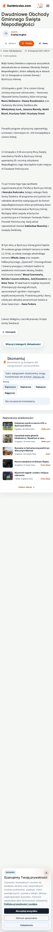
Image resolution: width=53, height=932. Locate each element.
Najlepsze (41, 387)
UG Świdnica (15, 51)
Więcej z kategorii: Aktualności (23, 344)
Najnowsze (10, 387)
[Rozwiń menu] (48, 6)
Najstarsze (25, 387)
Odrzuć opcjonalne (26, 918)
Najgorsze (10, 393)
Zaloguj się (38, 376)
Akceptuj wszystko (26, 911)
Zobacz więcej (26, 487)
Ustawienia (26, 925)
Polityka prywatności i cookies (20, 904)
